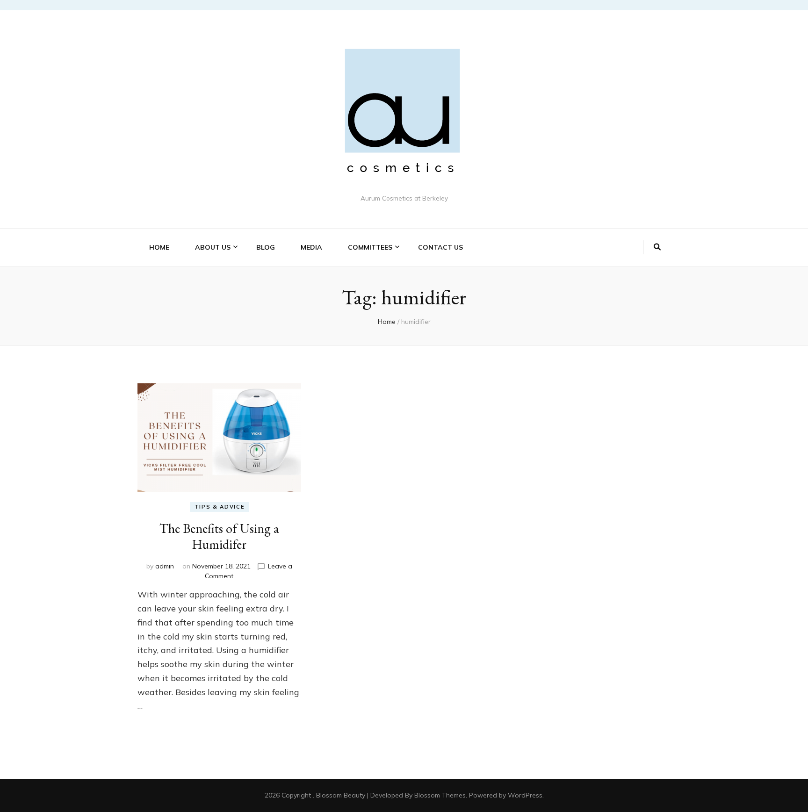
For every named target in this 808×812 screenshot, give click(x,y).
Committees (370, 247)
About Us (213, 247)
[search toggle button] (657, 247)
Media (311, 247)
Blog (265, 247)
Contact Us (440, 247)
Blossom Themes (440, 795)
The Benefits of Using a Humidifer (219, 536)
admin (164, 566)
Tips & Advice (219, 506)
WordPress (525, 795)
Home (159, 247)
